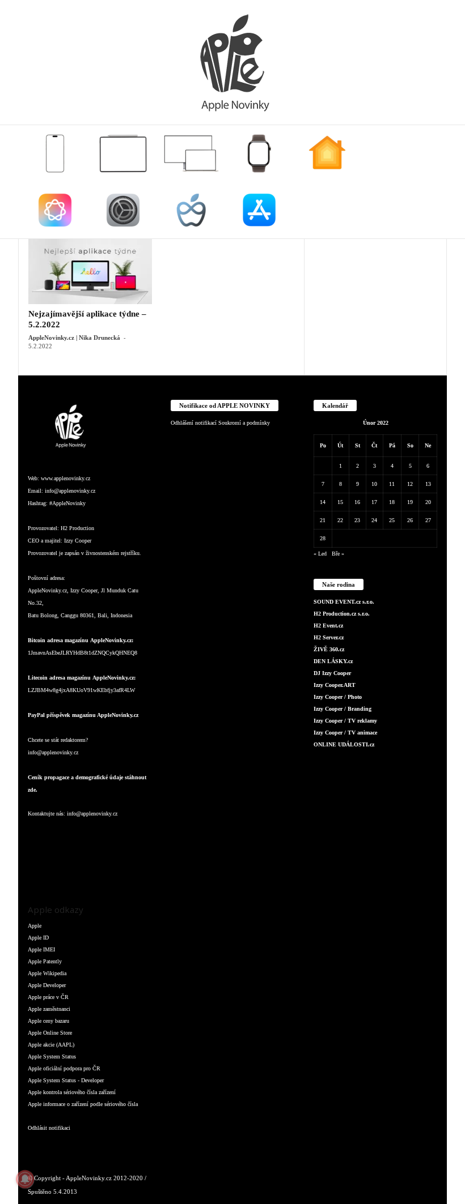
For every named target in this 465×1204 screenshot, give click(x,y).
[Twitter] (39, 868)
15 (340, 502)
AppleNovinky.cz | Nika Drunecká (74, 337)
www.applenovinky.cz (65, 478)
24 (374, 520)
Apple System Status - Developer (66, 1080)
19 (410, 502)
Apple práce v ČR (48, 997)
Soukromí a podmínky (244, 423)
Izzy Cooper (77, 540)
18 (392, 502)
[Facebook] (39, 836)
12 (410, 484)
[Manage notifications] (25, 1179)
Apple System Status (52, 1056)
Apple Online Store (50, 1033)
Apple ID (38, 937)
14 (322, 502)
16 (357, 502)
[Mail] (107, 836)
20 (428, 502)
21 (322, 520)
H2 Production (77, 528)
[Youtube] (60, 868)
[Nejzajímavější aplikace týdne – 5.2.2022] (90, 271)
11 (392, 484)
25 (392, 520)
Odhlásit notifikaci (49, 1128)
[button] (429, 181)
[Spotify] (129, 836)
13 (428, 484)
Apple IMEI (41, 949)
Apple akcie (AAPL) (51, 1044)
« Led (320, 553)
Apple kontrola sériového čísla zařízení (72, 1092)
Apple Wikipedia (47, 973)
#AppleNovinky (67, 503)
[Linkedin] (84, 836)
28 (322, 538)
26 (410, 520)
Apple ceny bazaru (48, 1021)
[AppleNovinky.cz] (232, 62)
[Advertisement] (375, 295)
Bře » (338, 553)
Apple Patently (45, 961)
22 (340, 520)
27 (428, 520)
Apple (34, 926)
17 (374, 502)
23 (357, 520)
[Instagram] (61, 836)
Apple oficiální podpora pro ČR (64, 1068)
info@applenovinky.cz (70, 491)
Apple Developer (47, 985)
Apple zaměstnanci (49, 1009)
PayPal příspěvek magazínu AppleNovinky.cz (83, 715)
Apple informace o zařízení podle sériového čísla (83, 1104)
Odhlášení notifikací (194, 423)
